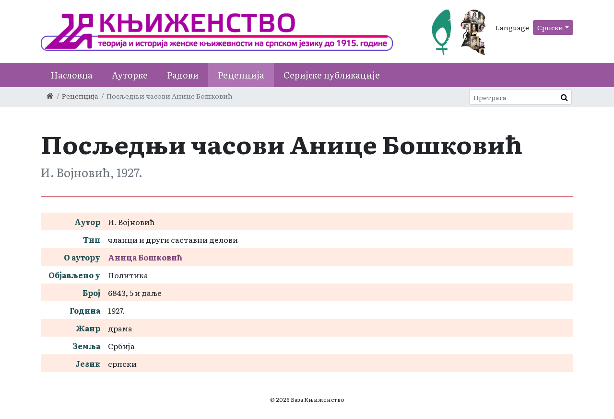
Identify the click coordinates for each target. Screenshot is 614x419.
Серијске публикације (331, 74)
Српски (550, 27)
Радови (183, 74)
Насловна (71, 74)
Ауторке (130, 74)
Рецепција (241, 74)
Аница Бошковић (145, 257)
